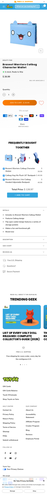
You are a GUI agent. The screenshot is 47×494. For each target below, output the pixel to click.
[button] (43, 6)
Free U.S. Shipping (14, 260)
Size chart (7, 246)
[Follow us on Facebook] (5, 453)
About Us (29, 410)
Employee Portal (32, 439)
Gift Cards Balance (10, 390)
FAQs (5, 436)
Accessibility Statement (31, 415)
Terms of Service (9, 427)
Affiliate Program (33, 422)
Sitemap (6, 431)
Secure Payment (13, 271)
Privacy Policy (8, 414)
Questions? (11, 266)
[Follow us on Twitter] (10, 453)
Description (8, 239)
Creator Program (32, 426)
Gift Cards (7, 386)
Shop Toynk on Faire (11, 399)
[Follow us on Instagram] (15, 453)
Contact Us (7, 410)
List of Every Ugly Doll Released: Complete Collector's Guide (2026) (21, 336)
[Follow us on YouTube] (10, 458)
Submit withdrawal (10, 440)
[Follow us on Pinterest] (5, 458)
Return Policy (8, 419)
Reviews (29, 434)
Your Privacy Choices (14, 469)
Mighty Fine (7, 60)
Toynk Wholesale (10, 395)
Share (22, 124)
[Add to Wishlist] (41, 103)
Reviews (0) (7, 252)
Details (6, 210)
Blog (28, 430)
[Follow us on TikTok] (15, 458)
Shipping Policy (9, 423)
